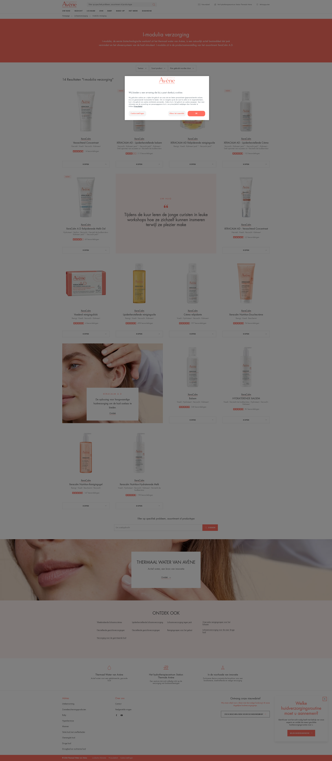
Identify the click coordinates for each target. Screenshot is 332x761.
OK (196, 113)
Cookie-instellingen (137, 113)
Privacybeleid (138, 106)
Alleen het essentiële (177, 113)
